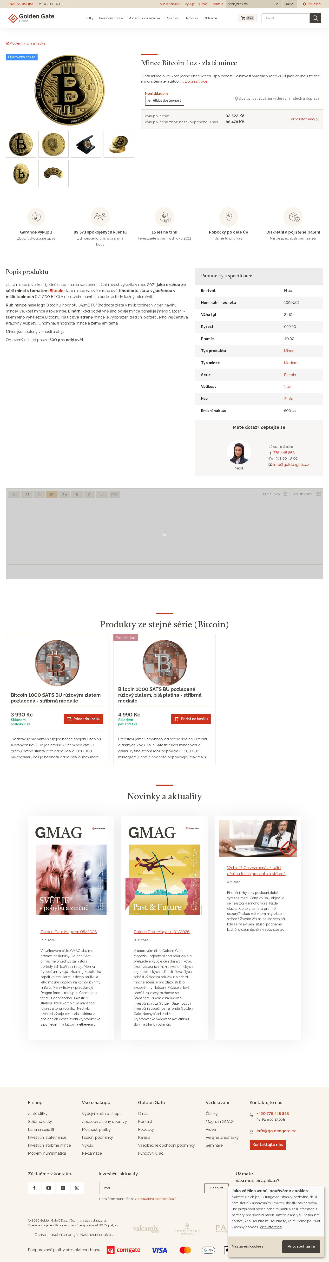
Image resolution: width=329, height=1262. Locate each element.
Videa (211, 1129)
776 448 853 (284, 452)
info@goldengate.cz (291, 464)
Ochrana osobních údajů (56, 1234)
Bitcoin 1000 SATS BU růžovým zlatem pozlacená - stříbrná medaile (56, 698)
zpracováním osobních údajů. (156, 1199)
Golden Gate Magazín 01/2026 (162, 932)
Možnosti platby (96, 1129)
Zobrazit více (196, 81)
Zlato (288, 399)
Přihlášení (313, 4)
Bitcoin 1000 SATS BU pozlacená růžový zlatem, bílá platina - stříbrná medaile (160, 695)
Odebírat (216, 1188)
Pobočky (146, 1129)
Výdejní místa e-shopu (102, 1113)
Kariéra (144, 1137)
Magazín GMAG (220, 1121)
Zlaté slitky (37, 1113)
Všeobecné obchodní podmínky (166, 1145)
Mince (289, 351)
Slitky (89, 18)
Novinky (191, 18)
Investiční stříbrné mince (49, 1145)
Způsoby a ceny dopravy (104, 1121)
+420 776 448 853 (20, 4)
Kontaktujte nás (268, 1144)
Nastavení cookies (247, 1246)
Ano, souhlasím (301, 1246)
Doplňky (172, 18)
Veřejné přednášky (222, 1137)
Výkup (189, 4)
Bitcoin (56, 290)
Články (212, 1113)
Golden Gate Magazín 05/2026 (68, 932)
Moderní (291, 363)
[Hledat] (315, 18)
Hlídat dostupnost (167, 100)
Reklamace (92, 1153)
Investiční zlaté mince (47, 1137)
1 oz (287, 386)
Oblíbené (210, 18)
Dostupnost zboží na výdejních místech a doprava (279, 98)
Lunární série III (41, 1129)
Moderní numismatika (144, 18)
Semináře (214, 1145)
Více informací (303, 119)
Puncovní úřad (151, 1153)
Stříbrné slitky (40, 1121)
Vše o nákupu (170, 4)
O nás (203, 4)
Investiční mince (111, 18)
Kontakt (217, 4)
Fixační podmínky (97, 1137)
